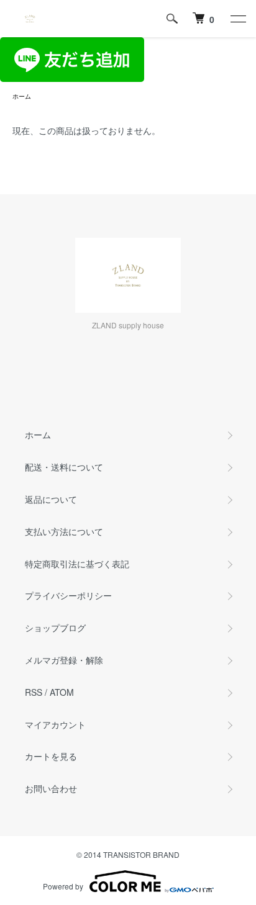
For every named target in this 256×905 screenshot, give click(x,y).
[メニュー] (237, 18)
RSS (33, 692)
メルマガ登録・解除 (64, 660)
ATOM (62, 692)
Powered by (63, 886)
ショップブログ (55, 627)
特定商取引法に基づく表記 (77, 563)
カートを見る (51, 756)
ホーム (21, 96)
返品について (51, 499)
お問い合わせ (51, 788)
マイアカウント (55, 724)
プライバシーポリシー (68, 595)
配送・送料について (64, 467)
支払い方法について (64, 531)
